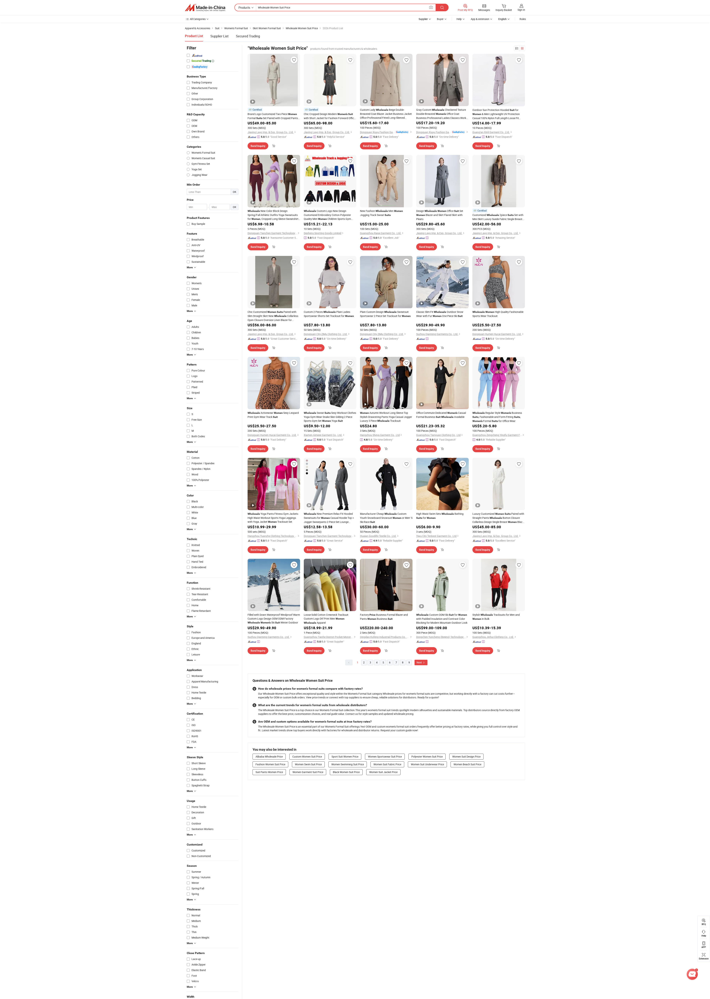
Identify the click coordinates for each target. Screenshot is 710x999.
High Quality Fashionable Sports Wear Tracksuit (497, 314)
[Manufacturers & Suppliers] (205, 7)
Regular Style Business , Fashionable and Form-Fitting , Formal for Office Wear (497, 417)
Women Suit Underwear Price (427, 764)
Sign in (521, 9)
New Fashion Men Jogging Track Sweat (381, 213)
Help (459, 19)
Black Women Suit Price (346, 772)
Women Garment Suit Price (308, 772)
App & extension (480, 19)
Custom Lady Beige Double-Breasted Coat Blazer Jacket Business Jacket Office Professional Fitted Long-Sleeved (386, 114)
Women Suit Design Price (466, 756)
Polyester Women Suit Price (427, 756)
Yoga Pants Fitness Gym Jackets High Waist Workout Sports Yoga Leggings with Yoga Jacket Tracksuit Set (273, 517)
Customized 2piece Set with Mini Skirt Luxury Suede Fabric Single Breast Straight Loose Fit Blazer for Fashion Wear (498, 217)
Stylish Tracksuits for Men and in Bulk (496, 617)
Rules (523, 19)
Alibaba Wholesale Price (269, 756)
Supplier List (219, 36)
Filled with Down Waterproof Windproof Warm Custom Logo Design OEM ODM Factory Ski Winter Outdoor (274, 618)
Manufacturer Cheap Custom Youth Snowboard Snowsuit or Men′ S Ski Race (386, 518)
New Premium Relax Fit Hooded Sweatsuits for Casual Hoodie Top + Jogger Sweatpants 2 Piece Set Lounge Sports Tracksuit (329, 518)
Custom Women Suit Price (307, 756)
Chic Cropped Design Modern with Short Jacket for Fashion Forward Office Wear (329, 116)
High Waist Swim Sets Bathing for (440, 516)
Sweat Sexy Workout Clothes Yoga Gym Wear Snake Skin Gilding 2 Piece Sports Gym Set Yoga (330, 416)
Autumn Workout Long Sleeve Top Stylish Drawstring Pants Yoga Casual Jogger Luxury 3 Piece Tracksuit (386, 416)
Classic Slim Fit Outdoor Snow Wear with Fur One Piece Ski (439, 314)
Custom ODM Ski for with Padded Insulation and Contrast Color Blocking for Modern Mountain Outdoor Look (441, 618)
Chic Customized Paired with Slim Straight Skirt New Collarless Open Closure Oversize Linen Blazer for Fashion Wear (273, 316)
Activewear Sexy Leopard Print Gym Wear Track (273, 415)
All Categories (198, 19)
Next (419, 662)
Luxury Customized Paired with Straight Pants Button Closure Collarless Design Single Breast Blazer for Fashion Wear (498, 518)
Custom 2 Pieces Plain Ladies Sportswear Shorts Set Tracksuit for (329, 314)
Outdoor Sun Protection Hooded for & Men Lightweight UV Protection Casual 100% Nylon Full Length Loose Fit (496, 114)
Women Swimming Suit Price (347, 764)
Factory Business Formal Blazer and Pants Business (384, 617)
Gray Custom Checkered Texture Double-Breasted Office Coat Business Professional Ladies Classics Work (441, 114)
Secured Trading (248, 36)
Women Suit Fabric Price (387, 764)
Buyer (440, 19)
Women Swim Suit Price (308, 764)
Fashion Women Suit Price (270, 764)
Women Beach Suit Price (467, 764)
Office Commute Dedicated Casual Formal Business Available (441, 415)
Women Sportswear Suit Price (385, 756)
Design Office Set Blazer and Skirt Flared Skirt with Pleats (439, 215)
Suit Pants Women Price (269, 772)
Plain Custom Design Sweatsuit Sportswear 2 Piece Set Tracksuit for (385, 314)
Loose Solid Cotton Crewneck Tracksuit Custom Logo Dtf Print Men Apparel (326, 618)
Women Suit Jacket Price (383, 772)
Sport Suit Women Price (345, 756)
